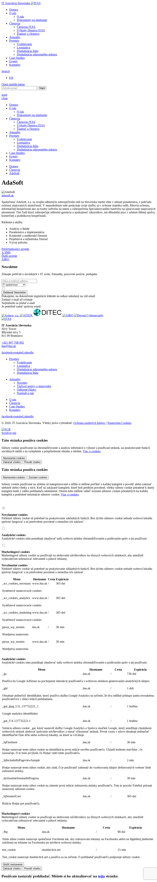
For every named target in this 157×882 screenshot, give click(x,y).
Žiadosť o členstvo (28, 33)
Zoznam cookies (38, 477)
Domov (13, 9)
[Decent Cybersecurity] (88, 315)
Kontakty (14, 64)
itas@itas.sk (9, 346)
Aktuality (14, 37)
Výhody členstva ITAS (31, 30)
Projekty (14, 40)
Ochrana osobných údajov (89, 423)
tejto (101, 876)
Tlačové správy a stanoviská (34, 386)
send (4, 94)
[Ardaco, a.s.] (11, 315)
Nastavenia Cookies (119, 423)
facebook (7, 352)
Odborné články (26, 389)
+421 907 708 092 (13, 342)
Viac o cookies (92, 451)
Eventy (13, 61)
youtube (17, 352)
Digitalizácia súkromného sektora (37, 54)
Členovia (14, 23)
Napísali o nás (25, 393)
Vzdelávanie (24, 44)
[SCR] (6, 429)
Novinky (22, 382)
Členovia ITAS (26, 27)
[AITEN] (26, 315)
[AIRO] (68, 315)
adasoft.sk (8, 195)
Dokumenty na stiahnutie (32, 20)
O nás (12, 13)
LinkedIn (28, 352)
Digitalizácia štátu (27, 51)
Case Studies (17, 58)
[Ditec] (48, 315)
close (5, 98)
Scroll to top (9, 432)
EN (11, 77)
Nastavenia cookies (14, 477)
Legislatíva (23, 47)
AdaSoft (14, 173)
